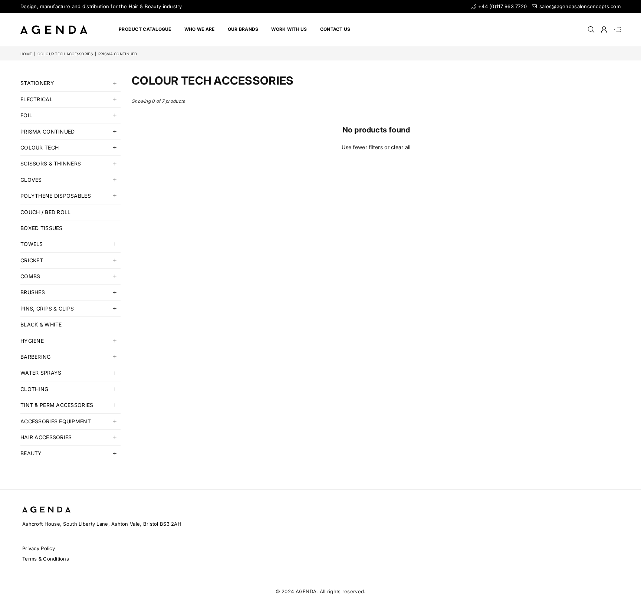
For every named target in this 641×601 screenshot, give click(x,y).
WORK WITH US (289, 29)
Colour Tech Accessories (64, 54)
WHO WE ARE (199, 29)
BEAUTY (31, 453)
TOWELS (31, 244)
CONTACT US (335, 29)
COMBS (30, 276)
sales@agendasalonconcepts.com (579, 6)
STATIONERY (37, 83)
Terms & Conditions (45, 559)
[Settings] (616, 29)
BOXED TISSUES (41, 228)
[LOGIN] (604, 29)
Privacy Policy (38, 548)
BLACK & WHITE (41, 324)
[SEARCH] (591, 29)
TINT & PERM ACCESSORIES (56, 405)
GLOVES (31, 180)
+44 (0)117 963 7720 (502, 6)
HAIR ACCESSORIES (46, 437)
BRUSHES (32, 292)
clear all (401, 147)
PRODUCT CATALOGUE (145, 29)
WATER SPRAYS (40, 373)
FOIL (26, 115)
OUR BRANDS (243, 29)
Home (26, 54)
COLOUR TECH (39, 147)
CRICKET (31, 260)
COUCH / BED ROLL (45, 212)
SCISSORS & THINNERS (50, 163)
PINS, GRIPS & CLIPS (47, 308)
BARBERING (35, 357)
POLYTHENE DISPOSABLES (55, 196)
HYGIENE (32, 341)
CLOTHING (34, 389)
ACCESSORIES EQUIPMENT (55, 421)
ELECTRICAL (36, 99)
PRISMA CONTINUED (47, 131)
